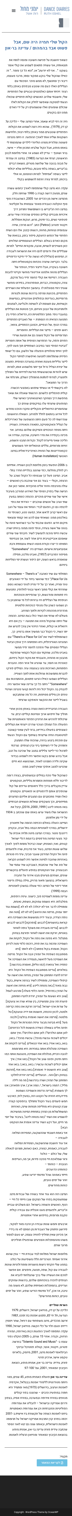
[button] (14, 10)
